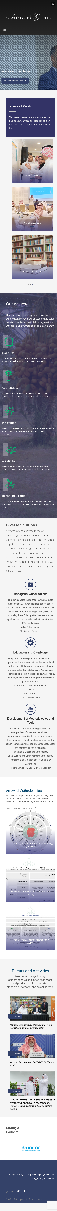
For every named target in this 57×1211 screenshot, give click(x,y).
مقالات (50, 1178)
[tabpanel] (28, 62)
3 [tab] (33, 285)
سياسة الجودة (38, 1178)
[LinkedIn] (25, 1191)
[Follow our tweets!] (18, 1191)
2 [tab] (30, 285)
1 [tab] (28, 285)
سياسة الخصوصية (17, 1174)
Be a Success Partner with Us (15, 81)
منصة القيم (48, 1174)
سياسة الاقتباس (34, 1174)
